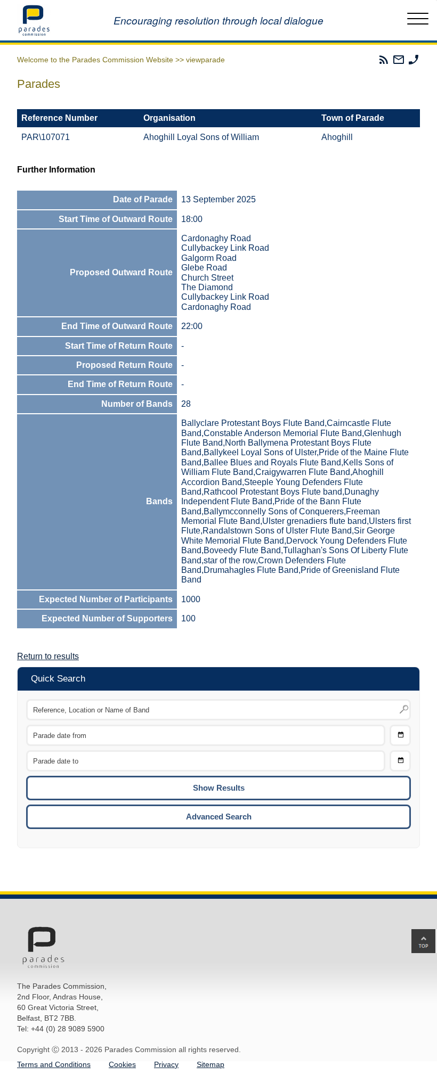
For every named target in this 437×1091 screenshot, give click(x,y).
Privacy (166, 1064)
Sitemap (210, 1064)
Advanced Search (219, 816)
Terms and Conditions (54, 1064)
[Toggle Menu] (418, 20)
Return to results (48, 656)
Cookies (122, 1064)
